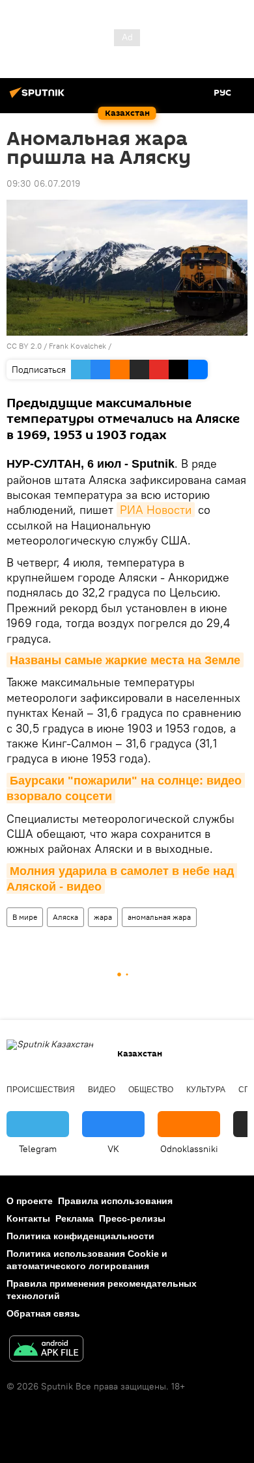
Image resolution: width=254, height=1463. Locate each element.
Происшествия (41, 1089)
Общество (150, 1089)
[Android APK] (46, 1350)
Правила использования (115, 1201)
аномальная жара (159, 917)
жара (103, 917)
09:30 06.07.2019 (43, 183)
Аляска (65, 917)
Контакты (28, 1218)
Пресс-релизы (132, 1218)
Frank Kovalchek (77, 346)
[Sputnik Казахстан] (39, 97)
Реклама (74, 1218)
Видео (101, 1089)
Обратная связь (43, 1313)
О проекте (30, 1201)
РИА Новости (155, 509)
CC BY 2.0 (24, 346)
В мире (24, 917)
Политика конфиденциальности (80, 1236)
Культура (205, 1089)
